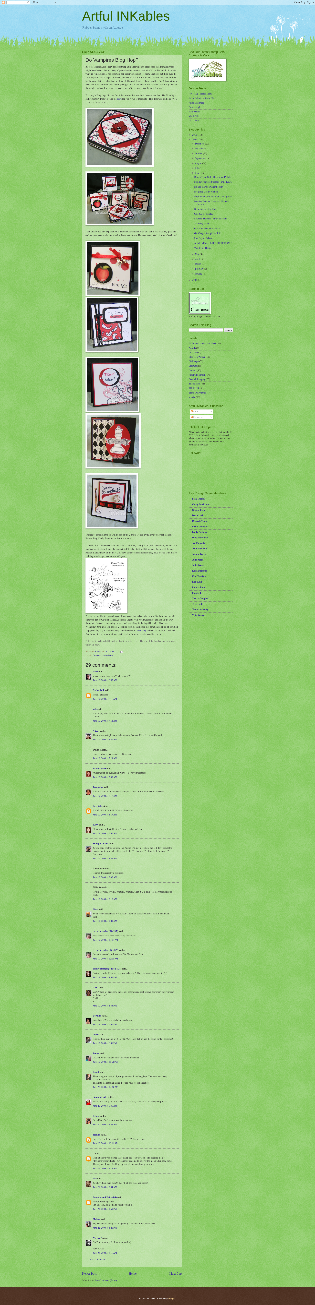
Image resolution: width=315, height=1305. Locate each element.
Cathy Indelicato (200, 504)
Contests (97, 655)
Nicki (95, 987)
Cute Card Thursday (203, 214)
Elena (95, 909)
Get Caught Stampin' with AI (207, 233)
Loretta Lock (198, 587)
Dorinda (97, 1016)
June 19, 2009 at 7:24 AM (105, 758)
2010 (195, 135)
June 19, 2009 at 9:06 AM (105, 877)
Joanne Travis (100, 768)
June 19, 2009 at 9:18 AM (105, 899)
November (200, 148)
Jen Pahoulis (198, 543)
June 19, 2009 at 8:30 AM (105, 833)
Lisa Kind (197, 582)
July (197, 168)
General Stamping (197, 379)
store (119, 98)
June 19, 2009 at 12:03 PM (105, 940)
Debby (96, 1116)
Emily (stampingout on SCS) (107, 969)
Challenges (194, 361)
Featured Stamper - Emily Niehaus (210, 218)
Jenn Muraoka (199, 548)
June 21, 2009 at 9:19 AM (105, 1168)
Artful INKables (126, 16)
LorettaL (97, 806)
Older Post (175, 1273)
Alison (96, 731)
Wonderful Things (202, 248)
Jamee (96, 1053)
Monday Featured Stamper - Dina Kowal (213, 182)
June (197, 173)
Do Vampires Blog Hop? (205, 209)
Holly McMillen (200, 537)
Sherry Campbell (200, 598)
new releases (107, 655)
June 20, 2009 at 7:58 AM (105, 1124)
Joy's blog (142, 630)
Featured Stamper (197, 375)
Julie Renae (198, 565)
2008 (195, 280)
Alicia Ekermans (196, 103)
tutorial (192, 397)
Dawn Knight (195, 107)
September (200, 158)
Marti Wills (194, 116)
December (200, 144)
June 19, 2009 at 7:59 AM (105, 777)
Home (132, 1273)
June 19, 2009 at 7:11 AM (105, 699)
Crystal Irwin (198, 510)
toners (96, 1034)
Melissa (96, 1219)
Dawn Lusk (197, 515)
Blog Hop (193, 352)
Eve (94, 1178)
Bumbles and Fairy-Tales (105, 1197)
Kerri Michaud (199, 571)
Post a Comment (97, 1259)
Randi (96, 1072)
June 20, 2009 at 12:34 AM (105, 1087)
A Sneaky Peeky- (202, 223)
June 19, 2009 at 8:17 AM (105, 796)
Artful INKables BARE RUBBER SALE (213, 243)
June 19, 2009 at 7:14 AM (105, 721)
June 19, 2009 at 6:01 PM (105, 1043)
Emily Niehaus (199, 532)
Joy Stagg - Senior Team (200, 94)
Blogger (172, 1298)
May (197, 254)
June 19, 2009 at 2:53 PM (105, 977)
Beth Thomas (198, 499)
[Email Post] (121, 651)
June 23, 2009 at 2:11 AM (105, 1253)
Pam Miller (197, 593)
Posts (195, 411)
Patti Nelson (194, 111)
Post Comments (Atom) (106, 1280)
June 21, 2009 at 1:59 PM (105, 1209)
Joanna (96, 1135)
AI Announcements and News (202, 343)
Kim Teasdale (199, 576)
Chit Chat (193, 366)
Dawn (96, 671)
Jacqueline (98, 787)
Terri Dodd (197, 604)
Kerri (95, 825)
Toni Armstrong (200, 609)
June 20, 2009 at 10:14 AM (105, 1143)
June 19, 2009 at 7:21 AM (105, 739)
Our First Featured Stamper (207, 228)
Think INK (194, 388)
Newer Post (89, 1273)
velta (95, 709)
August (198, 163)
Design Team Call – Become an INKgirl (212, 177)
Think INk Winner (197, 393)
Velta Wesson (198, 615)
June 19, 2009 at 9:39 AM (105, 921)
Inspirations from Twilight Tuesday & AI (213, 196)
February (199, 269)
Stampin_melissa (101, 843)
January (199, 274)
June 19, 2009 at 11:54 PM (105, 1062)
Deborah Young (199, 521)
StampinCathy (100, 1097)
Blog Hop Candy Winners (206, 192)
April (198, 259)
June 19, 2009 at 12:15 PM (105, 959)
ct (94, 1153)
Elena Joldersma (200, 526)
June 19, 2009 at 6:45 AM (105, 680)
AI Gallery (194, 120)
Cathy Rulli (99, 690)
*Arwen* (97, 1238)
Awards (192, 348)
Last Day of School (203, 238)
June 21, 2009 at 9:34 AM (105, 1187)
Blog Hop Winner (197, 357)
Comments (198, 417)
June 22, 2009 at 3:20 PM (105, 1228)
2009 (195, 139)
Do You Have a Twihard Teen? (208, 187)
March (198, 264)
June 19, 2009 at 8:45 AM (105, 858)
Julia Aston (197, 560)
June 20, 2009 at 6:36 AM (105, 1106)
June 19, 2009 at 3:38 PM (105, 1006)
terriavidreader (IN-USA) (105, 931)
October (199, 153)
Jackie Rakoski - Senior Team (202, 98)
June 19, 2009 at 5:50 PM (105, 1024)
